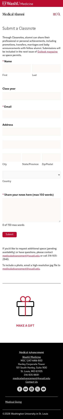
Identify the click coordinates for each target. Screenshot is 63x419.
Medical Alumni (13, 14)
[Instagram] (31, 389)
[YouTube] (43, 389)
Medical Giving (13, 402)
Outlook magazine (47, 52)
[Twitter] (37, 389)
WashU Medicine (31, 357)
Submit (9, 234)
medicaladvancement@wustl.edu (21, 256)
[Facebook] (19, 389)
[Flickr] (25, 389)
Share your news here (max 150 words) (28, 195)
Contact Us (32, 382)
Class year (8, 89)
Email (6, 107)
